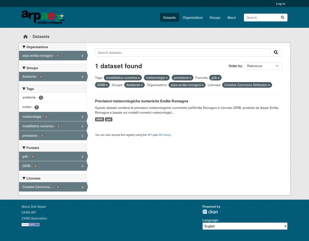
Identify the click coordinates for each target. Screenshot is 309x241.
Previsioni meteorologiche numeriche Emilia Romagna (141, 101)
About (231, 17)
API (149, 135)
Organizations (193, 17)
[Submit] (282, 17)
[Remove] (139, 78)
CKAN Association (34, 218)
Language (210, 220)
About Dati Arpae (33, 206)
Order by (235, 66)
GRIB (99, 119)
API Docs (164, 135)
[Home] (25, 36)
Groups (215, 17)
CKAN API (28, 212)
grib (109, 119)
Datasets (169, 17)
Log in (280, 3)
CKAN (210, 211)
